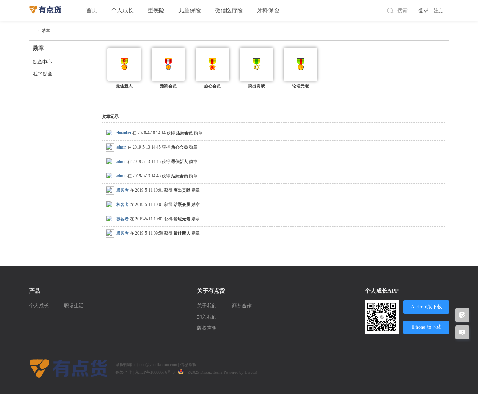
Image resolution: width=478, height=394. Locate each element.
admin (121, 147)
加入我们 (207, 317)
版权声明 (207, 328)
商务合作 (242, 305)
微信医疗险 (229, 10)
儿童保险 (189, 10)
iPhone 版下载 (426, 327)
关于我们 (207, 305)
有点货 (32, 31)
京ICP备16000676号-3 (155, 372)
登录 (423, 10)
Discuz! (251, 372)
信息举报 (188, 364)
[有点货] (45, 6)
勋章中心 (42, 62)
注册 (439, 10)
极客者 (122, 190)
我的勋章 (42, 74)
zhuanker (123, 132)
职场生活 (74, 305)
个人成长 (122, 10)
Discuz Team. (212, 372)
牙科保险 (268, 10)
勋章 (46, 30)
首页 (91, 10)
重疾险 (156, 10)
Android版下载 (426, 306)
